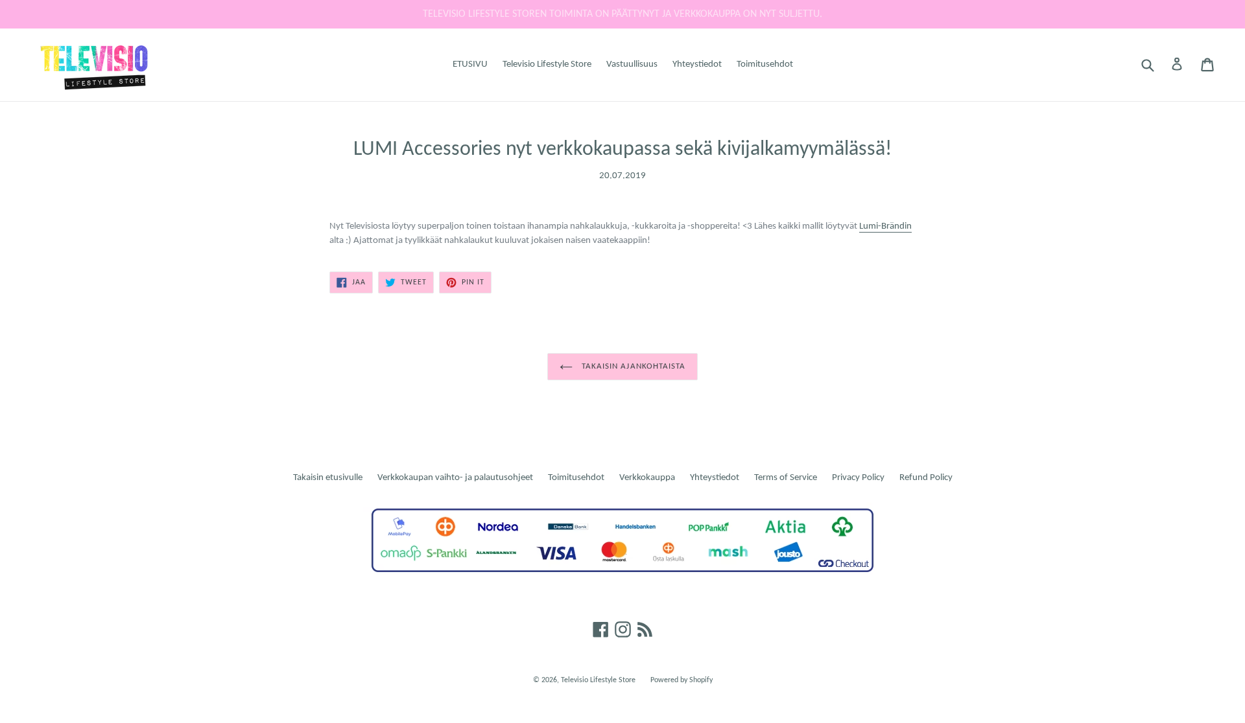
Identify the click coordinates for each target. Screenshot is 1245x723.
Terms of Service (785, 478)
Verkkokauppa (647, 478)
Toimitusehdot (765, 64)
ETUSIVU (470, 64)
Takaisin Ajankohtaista (632, 366)
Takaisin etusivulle (327, 478)
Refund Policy (926, 478)
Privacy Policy (858, 478)
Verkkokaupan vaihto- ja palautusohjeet (455, 478)
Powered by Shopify (681, 680)
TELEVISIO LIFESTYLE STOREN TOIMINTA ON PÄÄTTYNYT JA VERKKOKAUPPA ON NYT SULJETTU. (622, 14)
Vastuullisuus (632, 64)
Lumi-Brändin (885, 226)
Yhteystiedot (697, 64)
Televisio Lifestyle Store (547, 64)
